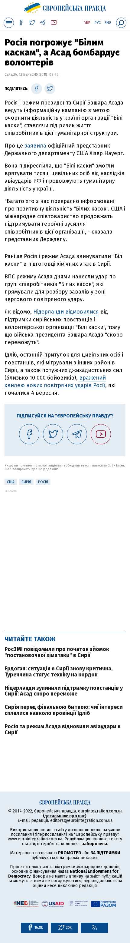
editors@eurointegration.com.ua (81, 820)
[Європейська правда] (65, 7)
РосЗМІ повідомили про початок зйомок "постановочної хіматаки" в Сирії (57, 652)
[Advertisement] (65, 558)
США (11, 482)
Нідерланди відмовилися (66, 311)
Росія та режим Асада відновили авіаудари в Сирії (63, 729)
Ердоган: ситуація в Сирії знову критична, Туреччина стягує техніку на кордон (58, 671)
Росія (43, 482)
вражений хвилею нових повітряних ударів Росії (55, 381)
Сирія (26, 482)
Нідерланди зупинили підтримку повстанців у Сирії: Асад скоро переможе (64, 691)
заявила (35, 145)
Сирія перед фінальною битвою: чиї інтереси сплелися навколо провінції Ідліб (64, 710)
